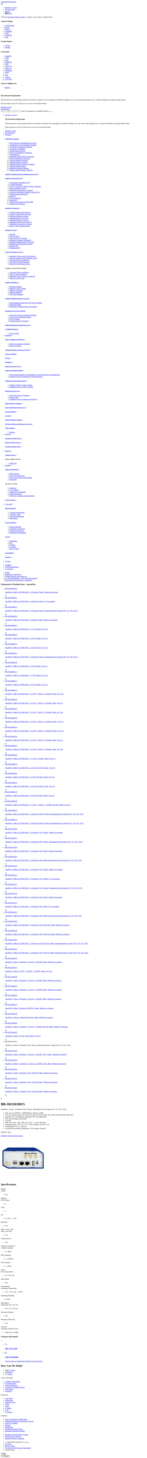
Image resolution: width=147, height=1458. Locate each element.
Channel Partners (10, 455)
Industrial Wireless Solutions (19, 168)
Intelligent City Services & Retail (15, 311)
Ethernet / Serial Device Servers (20, 214)
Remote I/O (13, 200)
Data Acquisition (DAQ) (17, 188)
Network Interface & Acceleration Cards (23, 258)
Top (4, 1454)
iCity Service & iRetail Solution (20, 317)
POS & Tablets (14, 319)
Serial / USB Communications (19, 226)
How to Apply (14, 549)
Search (7, 11)
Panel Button (5, 109)
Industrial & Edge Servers (13, 366)
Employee (8, 557)
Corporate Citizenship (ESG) (15, 1387)
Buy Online (11, 1370)
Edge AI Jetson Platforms (18, 274)
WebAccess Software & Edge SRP (21, 202)
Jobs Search (9, 1389)
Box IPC (12, 234)
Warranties (13, 479)
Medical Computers (16, 290)
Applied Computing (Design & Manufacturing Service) (21, 174)
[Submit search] (50, 111)
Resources (12, 488)
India (7, 60)
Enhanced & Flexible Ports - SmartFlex (18, 580)
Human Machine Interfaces (18, 194)
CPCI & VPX (14, 236)
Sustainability (9, 553)
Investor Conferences (16, 531)
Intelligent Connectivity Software (20, 224)
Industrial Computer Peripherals (20, 240)
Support (8, 465)
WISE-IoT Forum (15, 494)
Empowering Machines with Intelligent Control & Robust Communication (34, 375)
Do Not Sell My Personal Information (18, 1448)
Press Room (13, 518)
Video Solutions (10, 428)
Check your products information (20, 478)
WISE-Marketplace (11, 567)
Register (8, 7)
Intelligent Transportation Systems (20, 244)
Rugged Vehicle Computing (13, 403)
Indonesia (8, 62)
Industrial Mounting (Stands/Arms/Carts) (17, 325)
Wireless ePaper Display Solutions (21, 170)
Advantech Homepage (8, 2)
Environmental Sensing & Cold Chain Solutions (25, 303)
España (7, 47)
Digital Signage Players (17, 151)
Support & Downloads (12, 469)
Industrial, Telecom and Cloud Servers (22, 256)
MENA (9, 13)
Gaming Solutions (10, 412)
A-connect (8, 1412)
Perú (6, 37)
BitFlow (12, 432)
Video (7, 1404)
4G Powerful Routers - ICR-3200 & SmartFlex (21, 578)
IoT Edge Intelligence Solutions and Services (18, 424)
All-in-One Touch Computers (19, 395)
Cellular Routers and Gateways (20, 212)
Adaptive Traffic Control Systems (20, 385)
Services (8, 434)
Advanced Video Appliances (19, 272)
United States (9, 25)
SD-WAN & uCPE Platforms (19, 262)
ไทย (6, 75)
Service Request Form (17, 476)
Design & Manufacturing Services (15, 407)
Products (8, 135)
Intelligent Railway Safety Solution (21, 387)
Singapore (8, 70)
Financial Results (15, 527)
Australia (8, 56)
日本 (7, 64)
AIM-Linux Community (17, 492)
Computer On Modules (17, 149)
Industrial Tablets (15, 305)
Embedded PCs (14, 155)
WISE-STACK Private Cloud (19, 264)
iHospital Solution (15, 287)
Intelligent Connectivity (12, 208)
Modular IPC (13, 246)
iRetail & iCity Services (12, 391)
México (7, 29)
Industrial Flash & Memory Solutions (22, 164)
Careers (7, 537)
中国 (7, 58)
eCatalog (8, 1408)
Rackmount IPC (14, 248)
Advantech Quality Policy (13, 446)
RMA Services (14, 474)
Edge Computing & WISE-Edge (14, 339)
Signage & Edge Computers (19, 321)
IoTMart (8, 565)
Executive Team (14, 514)
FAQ (7, 1410)
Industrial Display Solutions (13, 420)
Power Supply (14, 333)
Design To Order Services (13, 442)
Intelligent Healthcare (12, 282)
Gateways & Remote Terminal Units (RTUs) (24, 192)
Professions (13, 541)
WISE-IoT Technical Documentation (22, 496)
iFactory (7, 358)
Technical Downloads (15, 1136)
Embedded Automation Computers (21, 190)
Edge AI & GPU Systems (18, 238)
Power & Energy (15, 198)
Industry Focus (10, 1402)
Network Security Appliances (19, 260)
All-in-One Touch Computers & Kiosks (22, 315)
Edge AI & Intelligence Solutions (20, 153)
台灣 (7, 72)
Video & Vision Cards (17, 278)
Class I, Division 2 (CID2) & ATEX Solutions (25, 186)
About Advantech (10, 508)
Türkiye (8, 77)
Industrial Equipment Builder (14, 370)
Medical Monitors (15, 292)
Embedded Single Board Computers (21, 156)
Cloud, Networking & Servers (14, 252)
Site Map (8, 1444)
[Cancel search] (52, 111)
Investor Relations (10, 522)
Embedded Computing (12, 139)
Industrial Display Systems (18, 162)
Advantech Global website (16, 17)
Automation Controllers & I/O (19, 183)
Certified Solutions (15, 184)
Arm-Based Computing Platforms (20, 147)
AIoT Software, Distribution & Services (23, 143)
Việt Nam (8, 79)
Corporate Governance (17, 529)
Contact (7, 561)
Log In (14, 7)
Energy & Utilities (10, 354)
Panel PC (12, 196)
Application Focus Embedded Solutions (22, 145)
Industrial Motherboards (17, 166)
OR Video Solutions (16, 294)
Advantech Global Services (13, 438)
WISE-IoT (13, 463)
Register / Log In (11, 115)
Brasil (7, 27)
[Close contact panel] (1, 1341)
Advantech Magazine (16, 516)
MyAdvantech (10, 9)
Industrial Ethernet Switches (19, 216)
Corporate (8, 504)
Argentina (8, 31)
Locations (12, 547)
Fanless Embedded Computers (19, 158)
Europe (7, 45)
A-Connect (9, 569)
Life (10, 543)
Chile (7, 33)
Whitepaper (9, 1400)
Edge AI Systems (15, 346)
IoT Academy (14, 490)
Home (7, 572)
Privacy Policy (10, 1446)
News (7, 1406)
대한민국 (8, 66)
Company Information (17, 512)
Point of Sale (13, 397)
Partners (8, 451)
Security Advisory (10, 500)
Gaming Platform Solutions (18, 160)
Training (12, 545)
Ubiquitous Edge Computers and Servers (23, 399)
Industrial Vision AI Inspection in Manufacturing (25, 377)
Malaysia (8, 68)
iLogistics (8, 416)
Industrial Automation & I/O (13, 178)
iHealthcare (8, 362)
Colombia (8, 35)
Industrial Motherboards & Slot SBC (21, 242)
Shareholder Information (17, 533)
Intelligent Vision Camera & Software (22, 276)
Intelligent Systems (11, 230)
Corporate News (10, 1383)
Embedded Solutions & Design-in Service (17, 350)
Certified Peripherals (11, 329)
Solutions (8, 335)
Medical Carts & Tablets (17, 289)
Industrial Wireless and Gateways (20, 222)
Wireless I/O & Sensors (17, 204)
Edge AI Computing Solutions (19, 344)
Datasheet (4, 1136)
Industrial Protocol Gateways (19, 220)
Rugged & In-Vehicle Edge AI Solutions (23, 307)
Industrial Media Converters (18, 218)
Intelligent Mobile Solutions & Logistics (17, 298)
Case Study (9, 1398)
